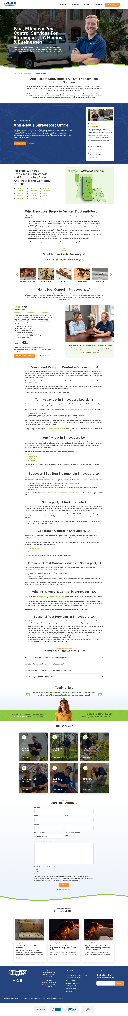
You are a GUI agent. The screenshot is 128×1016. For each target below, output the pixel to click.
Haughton (20, 198)
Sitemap (61, 998)
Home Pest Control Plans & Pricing (76, 975)
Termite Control (70, 980)
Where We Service (25, 73)
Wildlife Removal (70, 988)
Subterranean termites (32, 404)
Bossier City (94, 94)
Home (15, 73)
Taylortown (46, 190)
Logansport (33, 190)
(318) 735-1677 (48, 976)
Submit (64, 885)
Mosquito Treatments (72, 983)
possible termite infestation (56, 428)
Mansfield (33, 193)
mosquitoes (33, 373)
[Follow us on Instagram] (18, 980)
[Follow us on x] (21, 980)
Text (37, 871)
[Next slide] (111, 274)
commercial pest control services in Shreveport (40, 569)
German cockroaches (35, 550)
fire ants (65, 295)
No (67, 837)
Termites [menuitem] (86, 4)
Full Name (37, 807)
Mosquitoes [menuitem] (98, 4)
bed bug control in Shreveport (87, 480)
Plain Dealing (33, 196)
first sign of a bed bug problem (63, 493)
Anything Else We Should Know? (43, 841)
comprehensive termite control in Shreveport (79, 409)
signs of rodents (48, 514)
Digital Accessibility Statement (37, 998)
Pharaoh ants (32, 458)
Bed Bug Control (70, 986)
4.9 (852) (93, 126)
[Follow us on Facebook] (14, 980)
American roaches (34, 548)
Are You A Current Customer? (73, 832)
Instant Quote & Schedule (24, 355)
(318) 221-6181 (94, 158)
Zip (65, 824)
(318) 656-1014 (48, 986)
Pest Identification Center (64, 261)
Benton (19, 188)
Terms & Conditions (52, 998)
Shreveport (33, 198)
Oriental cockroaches (34, 552)
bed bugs (29, 478)
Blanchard (20, 190)
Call (36, 869)
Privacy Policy (23, 998)
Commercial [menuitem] (75, 4)
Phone (36, 815)
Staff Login (68, 991)
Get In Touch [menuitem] (111, 4)
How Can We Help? (39, 832)
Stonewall (46, 188)
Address (37, 824)
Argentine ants (32, 455)
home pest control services (81, 294)
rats (32, 506)
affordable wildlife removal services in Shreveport (50, 596)
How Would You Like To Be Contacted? (44, 866)
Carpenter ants (33, 456)
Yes (67, 835)
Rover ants (31, 460)
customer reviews (47, 229)
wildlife (65, 598)
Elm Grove (20, 196)
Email (67, 815)
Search (119, 983)
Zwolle (45, 196)
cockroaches (73, 295)
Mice (26, 506)
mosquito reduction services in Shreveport (59, 371)
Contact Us (19, 143)
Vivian (45, 193)
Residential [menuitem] (62, 4)
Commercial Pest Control (73, 978)
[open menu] (122, 5)
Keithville (32, 188)
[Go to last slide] (17, 274)
